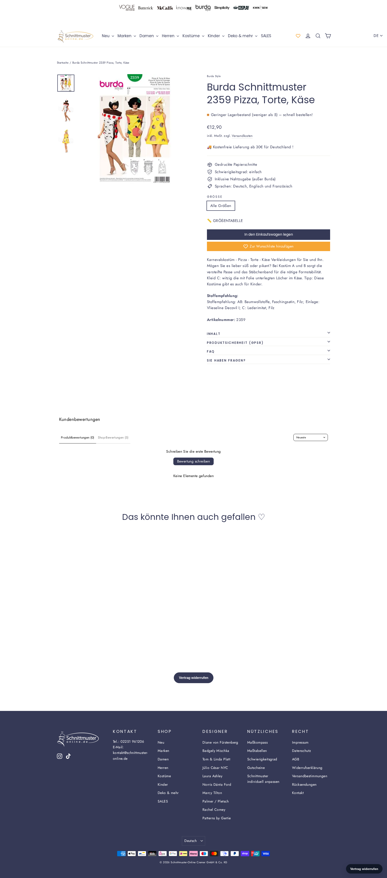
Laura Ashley (212, 776)
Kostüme (192, 36)
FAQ (211, 351)
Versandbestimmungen (309, 776)
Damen (147, 36)
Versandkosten (242, 135)
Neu (106, 36)
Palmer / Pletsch (215, 801)
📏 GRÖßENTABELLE (225, 220)
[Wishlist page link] (298, 36)
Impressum (300, 742)
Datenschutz (301, 750)
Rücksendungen (304, 784)
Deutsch (190, 840)
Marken (125, 36)
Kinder (214, 36)
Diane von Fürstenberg (220, 742)
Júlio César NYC (215, 767)
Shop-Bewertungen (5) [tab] (113, 437)
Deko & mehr (241, 36)
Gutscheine (256, 767)
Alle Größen (220, 205)
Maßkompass (257, 742)
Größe (214, 197)
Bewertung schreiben (193, 461)
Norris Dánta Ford (216, 784)
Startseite (63, 62)
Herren (169, 36)
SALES (266, 36)
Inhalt (213, 334)
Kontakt (298, 792)
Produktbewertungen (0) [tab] (77, 437)
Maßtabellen (257, 750)
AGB (295, 759)
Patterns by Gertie (216, 818)
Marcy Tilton (212, 792)
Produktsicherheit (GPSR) (235, 343)
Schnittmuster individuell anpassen (263, 778)
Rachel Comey (213, 809)
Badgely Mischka (215, 750)
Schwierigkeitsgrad (262, 759)
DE (376, 35)
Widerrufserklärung (307, 767)
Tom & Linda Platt (216, 759)
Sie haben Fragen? (226, 360)
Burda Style (214, 76)
